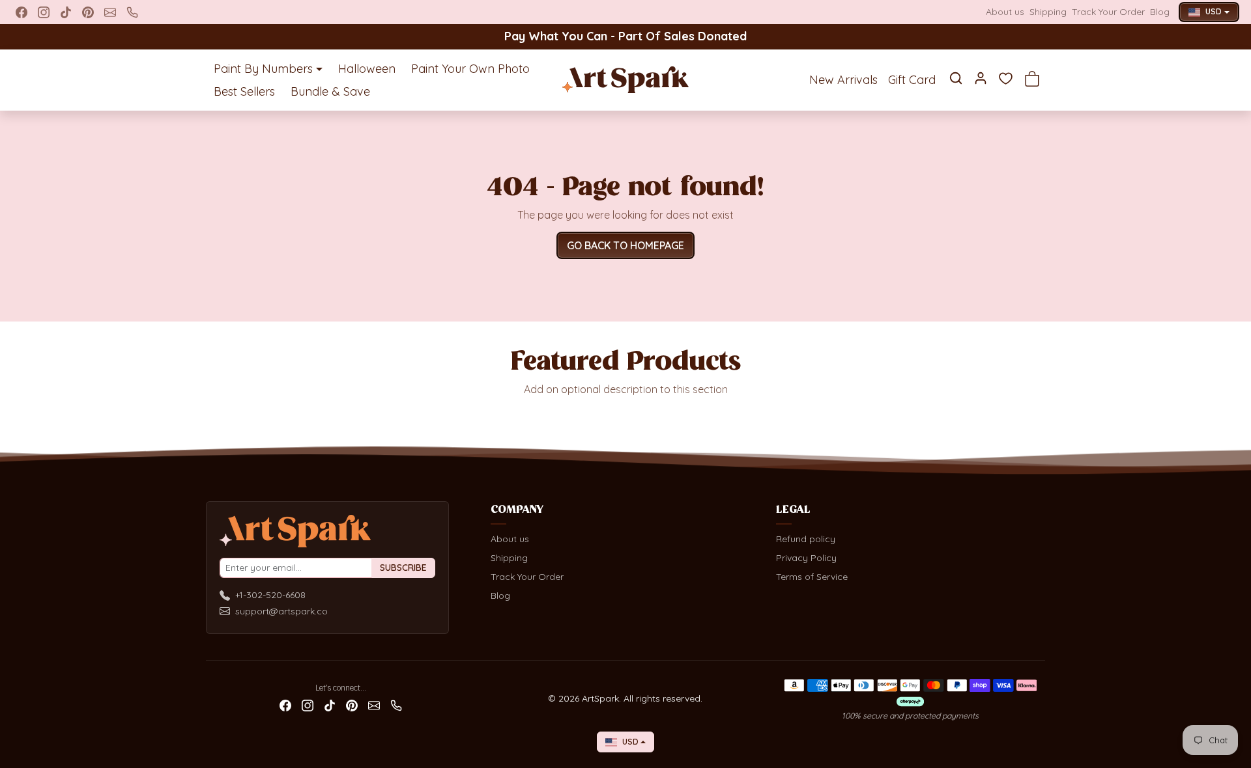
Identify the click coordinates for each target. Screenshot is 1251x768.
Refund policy (805, 539)
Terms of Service (812, 577)
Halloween (366, 68)
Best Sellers (244, 91)
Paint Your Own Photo (470, 68)
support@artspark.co (281, 611)
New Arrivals (843, 79)
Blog (1160, 12)
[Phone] (132, 12)
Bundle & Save (330, 91)
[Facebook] (21, 12)
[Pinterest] (88, 12)
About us (1005, 12)
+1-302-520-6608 (270, 595)
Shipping (1048, 12)
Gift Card (912, 79)
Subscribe (403, 567)
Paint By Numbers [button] (263, 68)
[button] (955, 78)
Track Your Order (1108, 12)
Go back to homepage (625, 245)
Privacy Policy (806, 558)
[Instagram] (44, 12)
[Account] (980, 78)
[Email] (110, 12)
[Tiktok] (66, 12)
